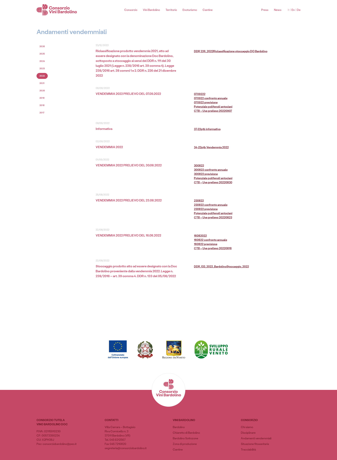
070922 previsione (206, 102)
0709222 (199, 94)
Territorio (171, 10)
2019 (41, 98)
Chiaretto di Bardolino (186, 432)
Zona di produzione (185, 444)
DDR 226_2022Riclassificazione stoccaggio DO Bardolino (230, 51)
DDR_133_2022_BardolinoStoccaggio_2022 (221, 266)
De (298, 10)
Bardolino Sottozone (185, 438)
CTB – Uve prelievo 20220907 (213, 111)
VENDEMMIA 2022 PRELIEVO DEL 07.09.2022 (128, 94)
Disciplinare (248, 432)
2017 (41, 112)
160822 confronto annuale (210, 240)
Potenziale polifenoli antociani (213, 106)
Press (264, 10)
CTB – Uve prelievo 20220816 (213, 248)
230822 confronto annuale (210, 205)
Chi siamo (247, 427)
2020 (42, 90)
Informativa (104, 129)
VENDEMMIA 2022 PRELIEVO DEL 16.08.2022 (128, 235)
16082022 (200, 235)
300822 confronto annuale (211, 169)
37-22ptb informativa (207, 129)
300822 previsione (206, 174)
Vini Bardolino (151, 10)
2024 (42, 61)
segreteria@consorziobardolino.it (126, 448)
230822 (199, 200)
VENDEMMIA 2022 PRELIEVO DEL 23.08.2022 (129, 200)
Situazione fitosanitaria (255, 444)
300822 (199, 165)
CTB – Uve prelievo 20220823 (213, 217)
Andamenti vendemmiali (256, 438)
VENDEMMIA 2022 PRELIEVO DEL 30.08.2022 (129, 165)
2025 (42, 53)
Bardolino (179, 427)
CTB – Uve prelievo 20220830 (213, 182)
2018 (41, 105)
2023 (42, 68)
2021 (41, 83)
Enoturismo (190, 10)
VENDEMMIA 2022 (109, 147)
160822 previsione (205, 244)
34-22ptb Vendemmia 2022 (211, 147)
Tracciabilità (248, 449)
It (288, 10)
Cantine (208, 10)
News (277, 10)
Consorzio (130, 10)
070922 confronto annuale (210, 98)
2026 (42, 46)
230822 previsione (206, 209)
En (293, 10)
